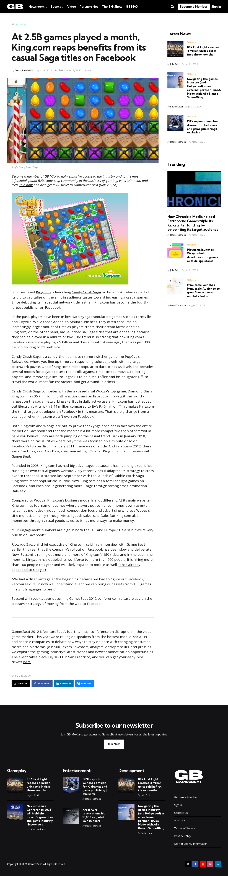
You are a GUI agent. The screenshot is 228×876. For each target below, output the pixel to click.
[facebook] (195, 864)
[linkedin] (218, 864)
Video (71, 6)
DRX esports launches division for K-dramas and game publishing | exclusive (202, 127)
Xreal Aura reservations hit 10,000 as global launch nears (93, 815)
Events (56, 6)
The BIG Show (112, 6)
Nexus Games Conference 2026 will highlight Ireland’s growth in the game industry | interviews (40, 815)
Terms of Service (184, 828)
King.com (43, 292)
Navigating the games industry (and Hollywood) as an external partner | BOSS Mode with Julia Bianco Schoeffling (204, 88)
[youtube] (203, 864)
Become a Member (194, 6)
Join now (26, 185)
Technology (21, 24)
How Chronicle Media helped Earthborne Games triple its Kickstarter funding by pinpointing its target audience (193, 223)
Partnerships (89, 6)
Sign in (216, 6)
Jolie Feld (174, 64)
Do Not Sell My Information (190, 843)
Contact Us (181, 812)
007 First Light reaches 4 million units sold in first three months (203, 50)
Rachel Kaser (176, 106)
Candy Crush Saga (86, 292)
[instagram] (210, 864)
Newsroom (36, 6)
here (27, 662)
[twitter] (188, 864)
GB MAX (132, 6)
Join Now (114, 744)
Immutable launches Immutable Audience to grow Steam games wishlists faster (203, 290)
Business (194, 42)
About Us (180, 820)
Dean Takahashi (24, 70)
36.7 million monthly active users (60, 396)
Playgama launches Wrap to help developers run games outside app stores (202, 255)
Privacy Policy (182, 836)
